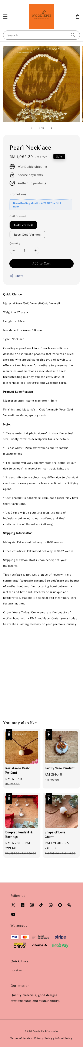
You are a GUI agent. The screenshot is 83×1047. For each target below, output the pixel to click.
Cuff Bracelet (18, 216)
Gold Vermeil (23, 224)
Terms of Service (21, 1038)
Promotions (18, 194)
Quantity (15, 243)
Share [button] (19, 275)
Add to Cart (41, 263)
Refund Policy (64, 1038)
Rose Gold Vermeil (27, 234)
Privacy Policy (43, 1038)
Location (17, 970)
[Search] (73, 35)
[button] (5, 16)
